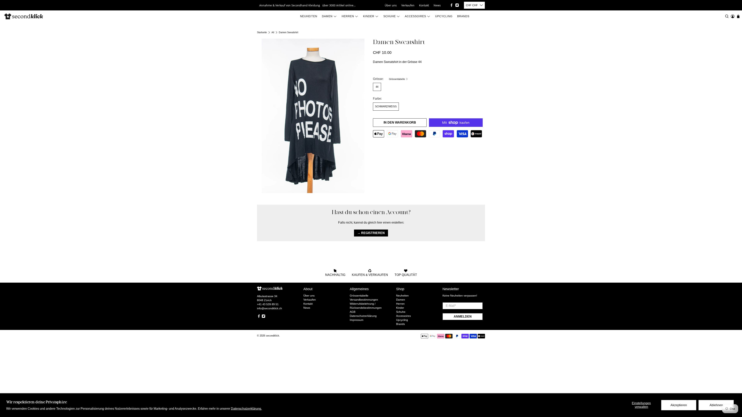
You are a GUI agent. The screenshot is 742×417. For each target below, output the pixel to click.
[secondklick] (23, 16)
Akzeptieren (679, 405)
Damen (327, 16)
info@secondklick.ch (269, 308)
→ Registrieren (371, 233)
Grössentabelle (397, 79)
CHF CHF (472, 5)
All (272, 32)
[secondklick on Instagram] (457, 5)
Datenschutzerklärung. (246, 408)
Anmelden (463, 316)
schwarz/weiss (386, 106)
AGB (352, 311)
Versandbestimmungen (364, 299)
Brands (463, 16)
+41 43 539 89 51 (268, 304)
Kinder (368, 16)
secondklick (272, 335)
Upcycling (444, 16)
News (437, 5)
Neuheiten (308, 16)
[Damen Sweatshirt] (313, 116)
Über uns (391, 5)
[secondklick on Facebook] (451, 5)
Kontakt (424, 5)
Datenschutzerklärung (363, 315)
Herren (348, 16)
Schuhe (389, 16)
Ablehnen (716, 405)
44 (377, 86)
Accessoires (415, 16)
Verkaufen (407, 5)
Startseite (262, 32)
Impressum (356, 319)
